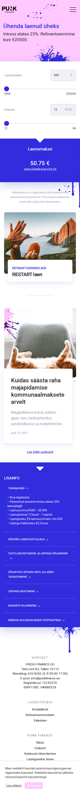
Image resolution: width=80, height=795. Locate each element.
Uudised (40, 748)
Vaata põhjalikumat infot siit (40, 169)
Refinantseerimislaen (40, 715)
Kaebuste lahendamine (40, 753)
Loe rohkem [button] (14, 785)
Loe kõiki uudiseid (40, 452)
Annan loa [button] (33, 785)
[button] (71, 10)
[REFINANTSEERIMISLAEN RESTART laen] (40, 291)
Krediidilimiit (40, 709)
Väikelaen (40, 720)
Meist (40, 742)
